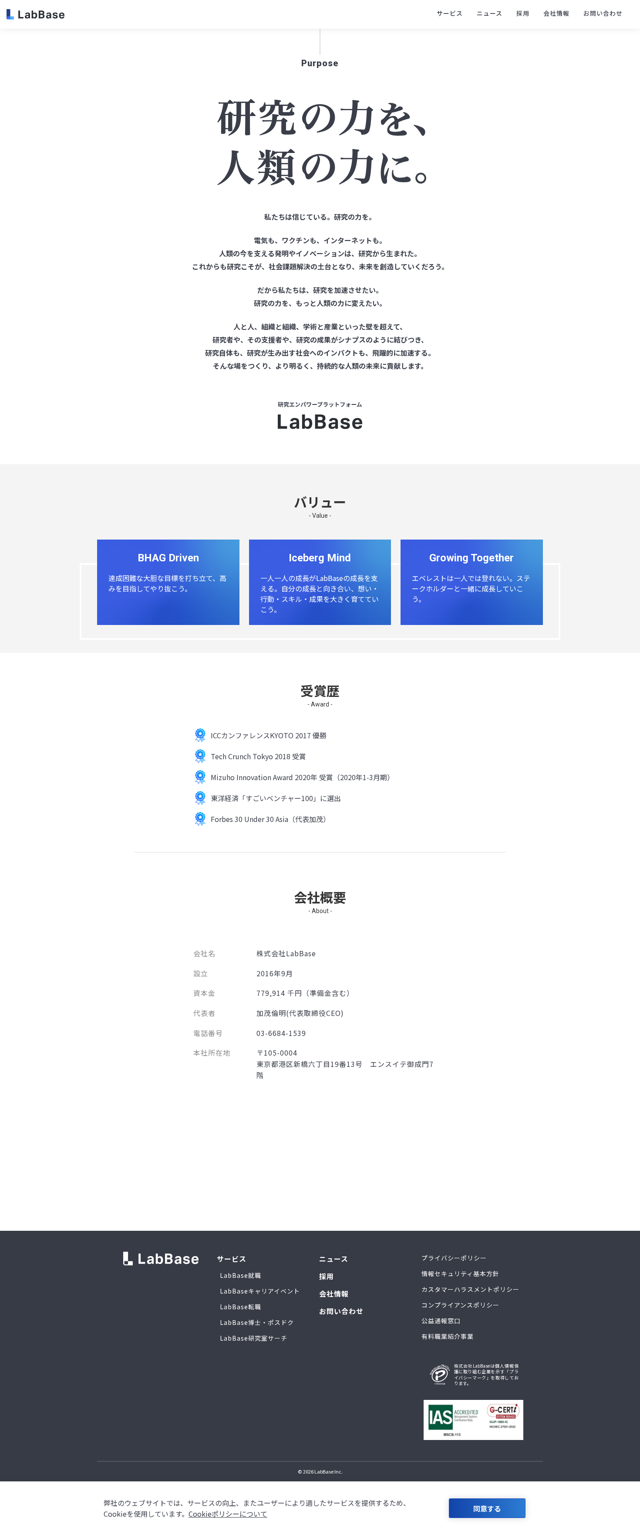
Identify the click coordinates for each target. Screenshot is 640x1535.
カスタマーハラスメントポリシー (470, 1289)
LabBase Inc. (328, 1471)
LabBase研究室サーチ (253, 1338)
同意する (487, 1508)
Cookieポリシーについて (228, 1513)
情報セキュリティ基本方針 (460, 1273)
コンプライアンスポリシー (460, 1305)
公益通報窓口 (441, 1320)
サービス (450, 13)
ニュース (489, 13)
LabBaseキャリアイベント (260, 1291)
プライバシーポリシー (454, 1257)
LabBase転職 (240, 1306)
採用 (522, 13)
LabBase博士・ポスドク (257, 1322)
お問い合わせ (603, 13)
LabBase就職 (240, 1275)
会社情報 (556, 13)
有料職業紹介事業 (447, 1336)
